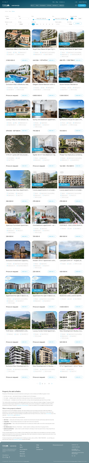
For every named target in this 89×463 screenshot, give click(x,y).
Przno (12, 415)
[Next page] (52, 384)
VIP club (49, 5)
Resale (80, 18)
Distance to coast (8, 22)
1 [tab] (16, 46)
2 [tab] (17, 46)
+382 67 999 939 (83, 2)
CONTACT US (75, 444)
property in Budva (18, 439)
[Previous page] (37, 384)
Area (53, 16)
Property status (73, 16)
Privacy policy (26, 461)
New (75, 18)
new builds (48, 413)
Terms (80, 461)
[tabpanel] (17, 38)
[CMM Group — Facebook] (7, 2)
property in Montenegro (22, 405)
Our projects (42, 5)
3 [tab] (45, 46)
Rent (37, 5)
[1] (17, 144)
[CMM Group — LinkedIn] (5, 2)
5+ (52, 24)
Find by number (58, 22)
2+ (43, 24)
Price (33, 16)
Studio (37, 24)
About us (62, 5)
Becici (9, 415)
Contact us (61, 2)
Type (19, 16)
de (69, 2)
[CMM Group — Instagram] (2, 2)
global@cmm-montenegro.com (76, 450)
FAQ (53, 2)
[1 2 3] (17, 38)
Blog (57, 2)
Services (54, 5)
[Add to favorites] (28, 31)
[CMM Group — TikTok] (4, 2)
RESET (78, 23)
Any (33, 24)
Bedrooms (34, 22)
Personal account (58, 445)
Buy (32, 5)
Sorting (19, 22)
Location (7, 16)
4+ (49, 24)
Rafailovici (18, 415)
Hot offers (69, 22)
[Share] (25, 31)
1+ (40, 24)
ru (67, 2)
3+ (46, 24)
